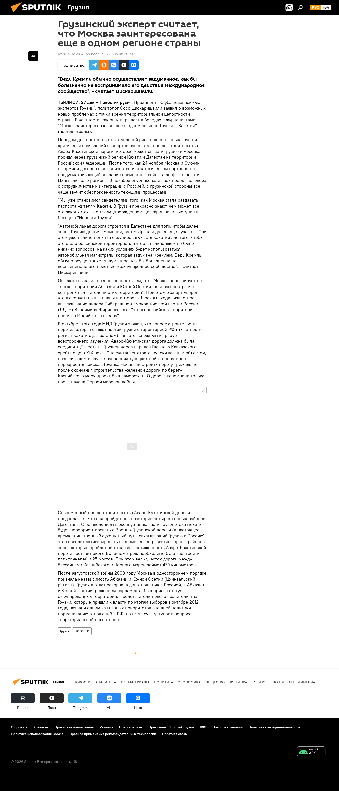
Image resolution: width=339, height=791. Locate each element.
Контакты (41, 727)
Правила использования (74, 727)
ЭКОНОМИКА (189, 682)
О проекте (19, 727)
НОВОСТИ (82, 631)
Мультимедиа (302, 682)
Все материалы (135, 682)
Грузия (64, 631)
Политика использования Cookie (37, 734)
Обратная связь (174, 734)
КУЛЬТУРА (238, 682)
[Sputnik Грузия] (38, 13)
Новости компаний (227, 727)
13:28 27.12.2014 (70, 54)
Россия (277, 682)
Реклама (106, 727)
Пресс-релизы (131, 727)
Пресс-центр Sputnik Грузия (171, 727)
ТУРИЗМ (259, 682)
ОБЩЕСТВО (215, 682)
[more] (33, 56)
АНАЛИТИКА (105, 682)
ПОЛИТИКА (163, 682)
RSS (203, 727)
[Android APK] (311, 752)
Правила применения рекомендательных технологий (112, 734)
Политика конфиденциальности (274, 727)
